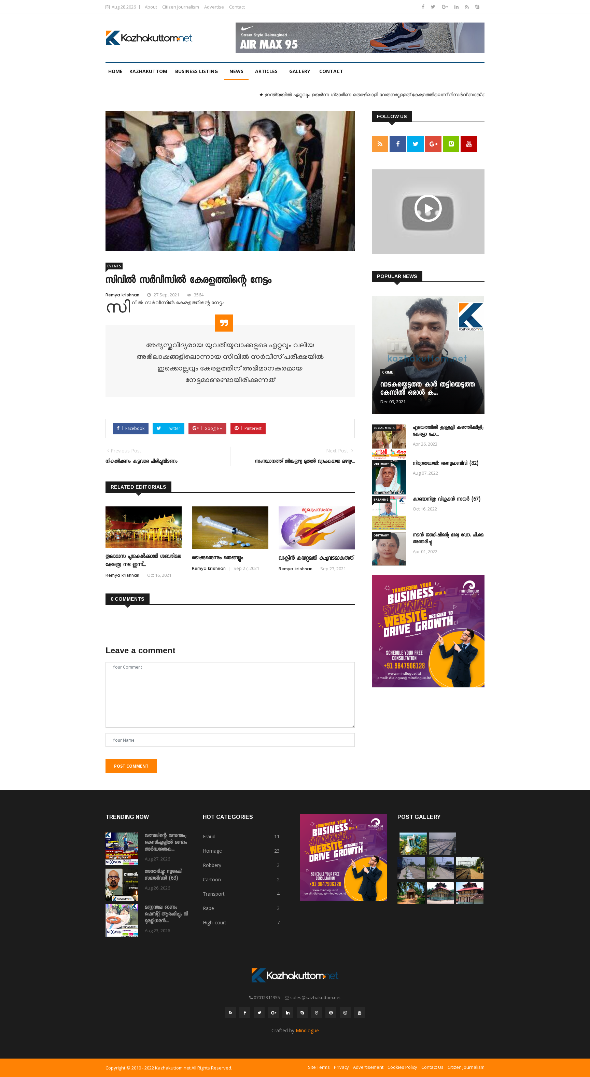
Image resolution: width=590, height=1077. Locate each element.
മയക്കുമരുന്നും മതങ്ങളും (217, 558)
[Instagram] (345, 1012)
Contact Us (432, 1067)
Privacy (341, 1067)
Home (115, 71)
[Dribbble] (316, 1012)
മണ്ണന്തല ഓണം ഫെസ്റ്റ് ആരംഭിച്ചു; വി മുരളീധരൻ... (166, 914)
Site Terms (319, 1067)
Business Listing (196, 71)
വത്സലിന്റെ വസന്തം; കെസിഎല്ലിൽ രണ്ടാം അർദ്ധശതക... (166, 843)
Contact (237, 7)
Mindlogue (307, 1030)
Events (114, 266)
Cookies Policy (402, 1067)
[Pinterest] (330, 1012)
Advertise (214, 7)
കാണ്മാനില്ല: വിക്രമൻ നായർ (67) (446, 499)
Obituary (381, 463)
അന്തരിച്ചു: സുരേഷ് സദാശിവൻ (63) (163, 875)
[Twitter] (434, 6)
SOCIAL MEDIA (384, 428)
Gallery (299, 71)
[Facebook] (424, 6)
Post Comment (131, 766)
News (236, 71)
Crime (387, 372)
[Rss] (467, 6)
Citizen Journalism (180, 7)
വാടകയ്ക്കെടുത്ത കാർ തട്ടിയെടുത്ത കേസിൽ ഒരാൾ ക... (427, 389)
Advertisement (368, 1067)
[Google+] (445, 6)
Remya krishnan (122, 295)
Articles (266, 71)
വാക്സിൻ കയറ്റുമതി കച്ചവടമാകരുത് (316, 558)
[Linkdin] (457, 6)
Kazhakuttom (148, 71)
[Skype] (477, 6)
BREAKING (381, 499)
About (151, 7)
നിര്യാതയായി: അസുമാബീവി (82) (445, 463)
